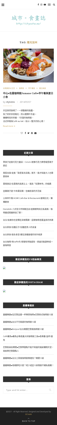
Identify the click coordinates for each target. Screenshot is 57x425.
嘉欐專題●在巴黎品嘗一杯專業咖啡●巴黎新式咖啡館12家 (28, 314)
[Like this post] (22, 133)
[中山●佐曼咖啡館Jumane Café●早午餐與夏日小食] (28, 65)
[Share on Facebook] (25, 133)
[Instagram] (41, 4)
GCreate (28, 414)
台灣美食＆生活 (9, 88)
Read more (8, 126)
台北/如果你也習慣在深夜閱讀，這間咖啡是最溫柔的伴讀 (28, 219)
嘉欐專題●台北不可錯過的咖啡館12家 (19, 321)
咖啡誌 (21, 88)
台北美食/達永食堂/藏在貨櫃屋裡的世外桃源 (22, 234)
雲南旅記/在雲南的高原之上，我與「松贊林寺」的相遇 (27, 183)
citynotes (10, 101)
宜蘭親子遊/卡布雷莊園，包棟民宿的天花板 (22, 191)
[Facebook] (38, 4)
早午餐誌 (31, 88)
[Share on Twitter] (28, 133)
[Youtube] (45, 4)
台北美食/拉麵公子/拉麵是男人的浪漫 (19, 227)
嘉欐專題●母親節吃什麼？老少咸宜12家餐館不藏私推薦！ (28, 365)
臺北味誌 (42, 88)
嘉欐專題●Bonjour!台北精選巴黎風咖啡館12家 (23, 329)
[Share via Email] (35, 133)
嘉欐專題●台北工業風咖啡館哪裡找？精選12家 (23, 358)
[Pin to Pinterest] (32, 133)
